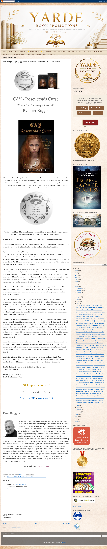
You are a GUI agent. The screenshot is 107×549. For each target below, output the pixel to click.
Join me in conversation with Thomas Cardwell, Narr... (90, 312)
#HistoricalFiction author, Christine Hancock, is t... (89, 329)
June (78, 301)
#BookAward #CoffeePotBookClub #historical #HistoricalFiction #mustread (26, 477)
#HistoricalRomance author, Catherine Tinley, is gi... (89, 393)
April (78, 405)
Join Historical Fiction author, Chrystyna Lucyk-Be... (89, 336)
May (78, 303)
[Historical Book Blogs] (82, 468)
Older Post (66, 523)
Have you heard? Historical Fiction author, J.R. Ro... (90, 398)
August (79, 297)
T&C (44, 54)
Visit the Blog (82, 108)
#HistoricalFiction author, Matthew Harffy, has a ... (89, 316)
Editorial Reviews (84, 112)
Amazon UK (27, 398)
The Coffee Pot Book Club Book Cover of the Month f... (90, 307)
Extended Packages (50, 51)
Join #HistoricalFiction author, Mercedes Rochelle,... (90, 314)
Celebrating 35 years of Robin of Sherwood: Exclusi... (90, 360)
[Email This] (27, 474)
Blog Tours (71, 51)
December (79, 288)
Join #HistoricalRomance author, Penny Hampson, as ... (91, 382)
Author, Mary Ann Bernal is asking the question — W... (90, 325)
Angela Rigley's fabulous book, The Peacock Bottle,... (90, 391)
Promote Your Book (20, 51)
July (78, 299)
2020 (76, 284)
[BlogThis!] (28, 474)
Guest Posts (61, 51)
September (80, 294)
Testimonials (30, 54)
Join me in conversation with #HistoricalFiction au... (89, 305)
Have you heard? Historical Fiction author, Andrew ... (90, 354)
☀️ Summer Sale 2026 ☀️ (35, 51)
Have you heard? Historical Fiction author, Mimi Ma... (90, 373)
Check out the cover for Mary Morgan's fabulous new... (90, 395)
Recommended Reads (18, 54)
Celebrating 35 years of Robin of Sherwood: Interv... (90, 356)
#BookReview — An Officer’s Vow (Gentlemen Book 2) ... (91, 321)
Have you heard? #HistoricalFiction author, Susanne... (90, 334)
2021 (76, 281)
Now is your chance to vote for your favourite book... (90, 340)
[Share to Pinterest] (33, 474)
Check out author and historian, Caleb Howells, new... (90, 318)
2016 (76, 419)
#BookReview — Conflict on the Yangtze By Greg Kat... (90, 380)
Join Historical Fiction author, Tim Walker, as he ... (89, 369)
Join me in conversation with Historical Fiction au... (89, 358)
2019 (76, 286)
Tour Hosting (6, 54)
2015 (76, 421)
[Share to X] (30, 474)
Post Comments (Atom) (16, 527)
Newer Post (7, 523)
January (79, 411)
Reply (8, 488)
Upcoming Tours (97, 51)
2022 (76, 279)
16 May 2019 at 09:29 (20, 484)
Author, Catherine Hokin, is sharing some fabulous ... (90, 347)
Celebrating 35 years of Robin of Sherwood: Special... (90, 387)
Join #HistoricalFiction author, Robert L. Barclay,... (89, 371)
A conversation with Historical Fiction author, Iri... (89, 310)
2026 (76, 270)
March (78, 407)
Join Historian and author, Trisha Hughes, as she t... (90, 323)
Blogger (64, 542)
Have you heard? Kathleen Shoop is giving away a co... (90, 365)
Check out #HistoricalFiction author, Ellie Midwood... (90, 400)
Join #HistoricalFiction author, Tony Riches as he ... (89, 376)
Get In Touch (90, 122)
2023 (76, 277)
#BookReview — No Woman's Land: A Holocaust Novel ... (91, 338)
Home (4, 51)
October (79, 292)
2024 (76, 275)
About (10, 51)
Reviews (78, 51)
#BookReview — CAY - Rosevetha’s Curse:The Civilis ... (91, 345)
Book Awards (87, 51)
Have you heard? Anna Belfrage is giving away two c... (90, 351)
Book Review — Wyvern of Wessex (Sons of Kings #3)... (91, 362)
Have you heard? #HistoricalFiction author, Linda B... (90, 332)
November (79, 290)
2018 (76, 414)
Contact (38, 54)
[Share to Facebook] (32, 474)
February (79, 409)
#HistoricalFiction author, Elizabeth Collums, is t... (89, 349)
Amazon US (45, 398)
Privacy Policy (52, 54)
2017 (76, 416)
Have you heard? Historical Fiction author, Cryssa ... (90, 367)
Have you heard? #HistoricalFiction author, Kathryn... (90, 384)
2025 (76, 273)
